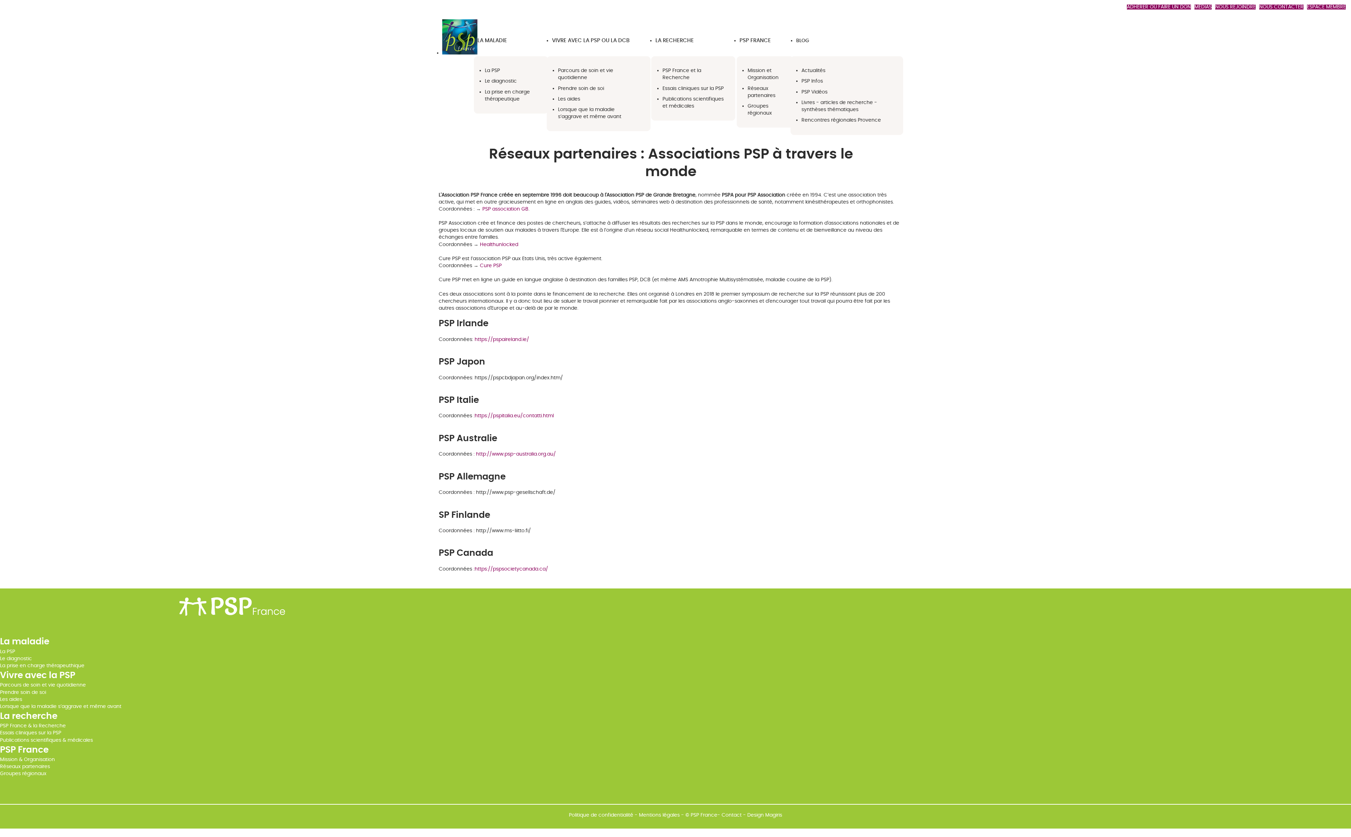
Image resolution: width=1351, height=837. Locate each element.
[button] (492, 40)
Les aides (11, 699)
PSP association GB (505, 209)
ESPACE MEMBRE (1326, 7)
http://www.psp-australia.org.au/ (516, 454)
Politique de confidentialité (601, 815)
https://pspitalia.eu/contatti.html (514, 415)
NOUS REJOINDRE (1235, 7)
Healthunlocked (499, 244)
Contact (732, 815)
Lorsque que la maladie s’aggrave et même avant (60, 706)
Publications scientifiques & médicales (46, 740)
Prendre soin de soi (23, 692)
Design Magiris (764, 815)
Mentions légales (659, 815)
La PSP (7, 651)
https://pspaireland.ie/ (502, 339)
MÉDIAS (1203, 7)
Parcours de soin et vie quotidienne (43, 685)
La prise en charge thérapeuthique (42, 665)
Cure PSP (491, 265)
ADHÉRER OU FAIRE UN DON (1159, 7)
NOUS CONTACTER (1281, 7)
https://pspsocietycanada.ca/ (511, 569)
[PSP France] (459, 53)
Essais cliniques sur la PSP (30, 732)
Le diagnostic (16, 658)
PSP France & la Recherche (33, 725)
